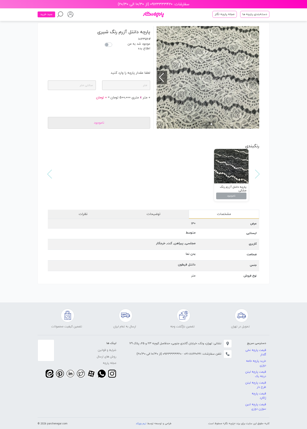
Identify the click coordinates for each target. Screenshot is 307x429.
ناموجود (231, 196)
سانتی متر (86, 85)
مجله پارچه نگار (225, 14)
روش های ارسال (106, 357)
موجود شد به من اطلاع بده (139, 46)
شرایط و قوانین (107, 350)
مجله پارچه (109, 363)
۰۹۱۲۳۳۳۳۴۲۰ (171, 354)
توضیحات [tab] (153, 214)
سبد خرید (46, 14)
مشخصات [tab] (224, 214)
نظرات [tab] (83, 214)
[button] (211, 124)
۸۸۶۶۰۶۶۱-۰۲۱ (192, 354)
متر (145, 85)
